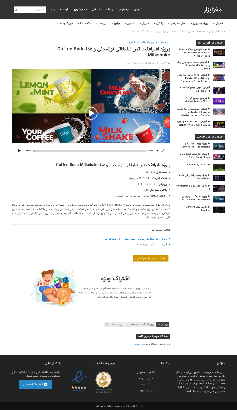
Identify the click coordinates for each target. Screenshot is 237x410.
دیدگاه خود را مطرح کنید (139, 63)
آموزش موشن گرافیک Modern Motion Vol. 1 (197, 100)
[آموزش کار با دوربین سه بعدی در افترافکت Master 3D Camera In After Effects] (219, 78)
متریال (145, 23)
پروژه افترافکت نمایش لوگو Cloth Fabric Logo (194, 156)
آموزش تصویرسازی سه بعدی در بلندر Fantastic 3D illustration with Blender (193, 112)
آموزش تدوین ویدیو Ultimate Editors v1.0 (194, 89)
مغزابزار (213, 10)
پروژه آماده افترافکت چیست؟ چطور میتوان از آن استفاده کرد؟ (135, 239)
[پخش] (19, 150)
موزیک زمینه (66, 23)
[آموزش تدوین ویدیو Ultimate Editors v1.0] (219, 90)
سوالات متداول (145, 391)
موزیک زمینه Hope (197, 164)
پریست (102, 23)
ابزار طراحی (123, 10)
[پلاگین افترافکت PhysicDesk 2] (219, 189)
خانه (223, 31)
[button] (91, 113)
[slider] (89, 151)
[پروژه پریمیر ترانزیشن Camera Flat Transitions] (219, 146)
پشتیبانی (97, 10)
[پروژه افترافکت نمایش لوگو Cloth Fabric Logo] (219, 157)
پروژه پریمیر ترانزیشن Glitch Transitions (193, 177)
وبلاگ (109, 10)
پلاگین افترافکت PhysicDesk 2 (193, 187)
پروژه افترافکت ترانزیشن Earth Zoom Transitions (196, 198)
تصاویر (130, 23)
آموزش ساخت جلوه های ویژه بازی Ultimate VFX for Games (193, 65)
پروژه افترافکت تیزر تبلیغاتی (141, 42)
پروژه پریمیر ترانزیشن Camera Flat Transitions (195, 145)
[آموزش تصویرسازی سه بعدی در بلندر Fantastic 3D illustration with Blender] (219, 112)
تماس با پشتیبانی (146, 372)
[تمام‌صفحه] (163, 150)
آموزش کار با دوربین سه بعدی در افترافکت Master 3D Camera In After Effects (193, 78)
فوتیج (117, 23)
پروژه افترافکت (199, 31)
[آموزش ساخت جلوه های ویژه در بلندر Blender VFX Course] (219, 124)
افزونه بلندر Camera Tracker (198, 208)
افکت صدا (85, 23)
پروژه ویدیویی (200, 23)
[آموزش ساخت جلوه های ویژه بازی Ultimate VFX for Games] (219, 65)
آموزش (219, 23)
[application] (91, 113)
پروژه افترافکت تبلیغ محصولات (140, 324)
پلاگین (159, 23)
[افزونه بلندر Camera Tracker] (219, 210)
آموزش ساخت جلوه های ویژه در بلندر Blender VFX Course (193, 123)
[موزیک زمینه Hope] (219, 167)
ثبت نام (63, 10)
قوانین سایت (146, 378)
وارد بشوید (139, 344)
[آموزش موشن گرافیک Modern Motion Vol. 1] (219, 101)
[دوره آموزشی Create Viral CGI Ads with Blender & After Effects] (219, 52)
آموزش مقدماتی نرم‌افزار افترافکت (150, 245)
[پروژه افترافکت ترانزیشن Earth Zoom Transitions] (219, 199)
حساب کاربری (80, 10)
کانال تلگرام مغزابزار (33, 384)
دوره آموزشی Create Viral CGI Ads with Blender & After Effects (194, 53)
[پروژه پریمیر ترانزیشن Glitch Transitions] (219, 178)
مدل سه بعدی (178, 23)
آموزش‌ (137, 10)
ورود (52, 10)
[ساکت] (157, 150)
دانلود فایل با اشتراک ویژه (149, 258)
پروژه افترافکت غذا (113, 324)
